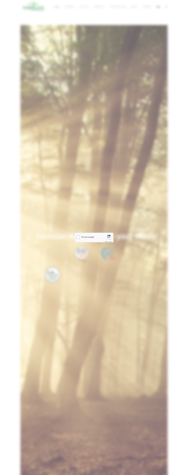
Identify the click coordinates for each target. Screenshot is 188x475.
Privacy (106, 241)
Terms (110, 241)
